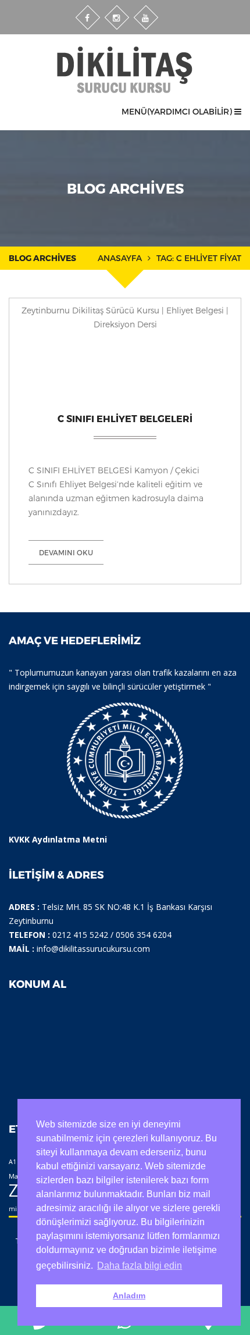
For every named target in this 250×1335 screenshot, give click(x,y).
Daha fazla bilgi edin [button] (139, 1265)
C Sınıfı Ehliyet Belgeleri (125, 418)
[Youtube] (146, 17)
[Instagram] (117, 17)
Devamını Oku (66, 552)
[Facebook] (88, 17)
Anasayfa (120, 258)
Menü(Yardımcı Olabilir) (178, 111)
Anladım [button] (129, 1295)
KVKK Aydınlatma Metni (58, 839)
